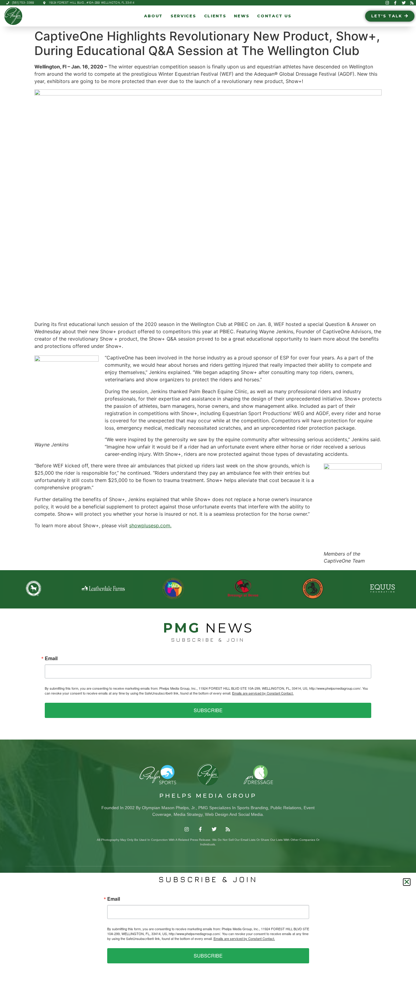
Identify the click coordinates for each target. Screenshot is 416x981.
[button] (407, 882)
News (241, 16)
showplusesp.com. (150, 525)
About (153, 16)
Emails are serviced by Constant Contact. (263, 693)
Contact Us (274, 16)
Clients (215, 16)
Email (51, 658)
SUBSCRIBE (208, 710)
